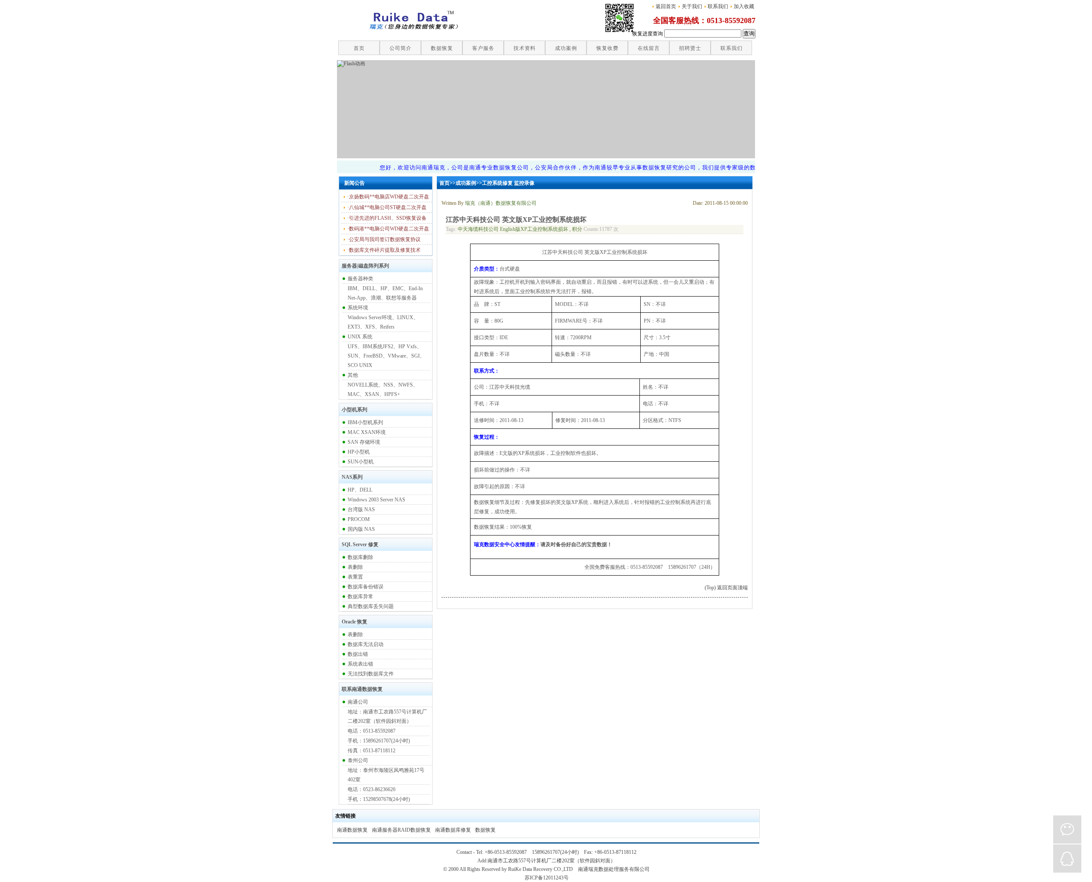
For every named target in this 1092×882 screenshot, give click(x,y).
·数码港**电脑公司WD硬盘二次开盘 (388, 229)
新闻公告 (354, 183)
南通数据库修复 (453, 830)
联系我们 (718, 6)
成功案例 (466, 183)
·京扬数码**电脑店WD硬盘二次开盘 (388, 197)
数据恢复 (485, 830)
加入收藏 (744, 6)
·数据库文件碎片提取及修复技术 (384, 250)
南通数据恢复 (352, 830)
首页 (444, 183)
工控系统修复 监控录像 (508, 183)
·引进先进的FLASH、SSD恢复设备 (387, 218)
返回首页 (666, 6)
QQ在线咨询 (1067, 858)
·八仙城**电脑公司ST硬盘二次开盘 (387, 207)
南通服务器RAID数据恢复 (401, 830)
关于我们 (692, 6)
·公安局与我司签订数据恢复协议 (384, 239)
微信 (1067, 829)
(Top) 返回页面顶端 (726, 588)
